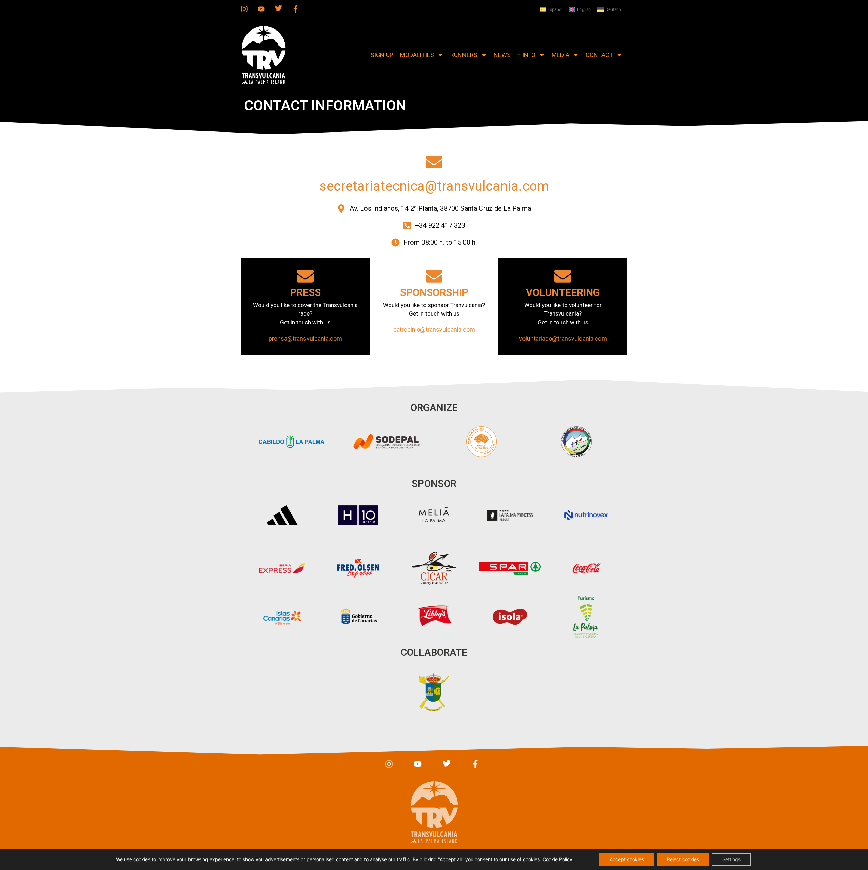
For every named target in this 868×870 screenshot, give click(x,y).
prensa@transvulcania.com (305, 338)
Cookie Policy (557, 859)
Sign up (382, 54)
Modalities (417, 54)
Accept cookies (627, 859)
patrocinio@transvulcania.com (434, 329)
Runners (463, 54)
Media (560, 54)
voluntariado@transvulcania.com (563, 338)
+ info (526, 54)
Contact (599, 54)
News (502, 54)
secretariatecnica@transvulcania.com (434, 186)
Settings (731, 859)
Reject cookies (683, 859)
